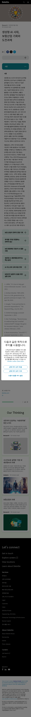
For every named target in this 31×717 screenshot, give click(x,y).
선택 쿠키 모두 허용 (15, 367)
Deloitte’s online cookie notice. (15, 361)
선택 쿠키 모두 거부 (15, 371)
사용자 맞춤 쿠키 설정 (15, 375)
